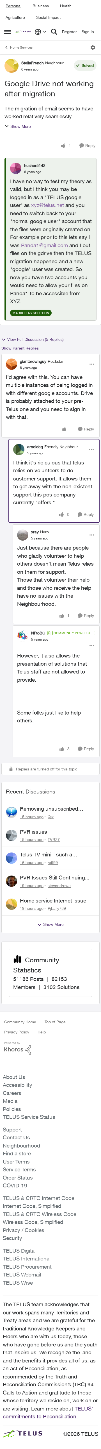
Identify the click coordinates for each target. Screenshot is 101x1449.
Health (66, 5)
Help (42, 1032)
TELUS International (26, 1258)
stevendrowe (59, 885)
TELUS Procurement (27, 1267)
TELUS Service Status (29, 1117)
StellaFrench (32, 62)
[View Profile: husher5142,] (15, 168)
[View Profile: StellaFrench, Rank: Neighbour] (11, 66)
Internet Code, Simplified (32, 1206)
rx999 (53, 862)
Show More (20, 126)
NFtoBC (38, 633)
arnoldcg (35, 446)
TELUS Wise (18, 1283)
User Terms (16, 1161)
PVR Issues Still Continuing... (54, 877)
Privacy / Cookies (23, 1230)
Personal (13, 5)
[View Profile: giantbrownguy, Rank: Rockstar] (11, 364)
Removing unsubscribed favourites (49, 809)
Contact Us (16, 1137)
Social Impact (48, 17)
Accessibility (17, 1085)
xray (35, 531)
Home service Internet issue (53, 900)
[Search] (54, 31)
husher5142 (34, 165)
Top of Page (55, 1021)
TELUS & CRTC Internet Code (38, 1198)
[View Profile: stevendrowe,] (11, 881)
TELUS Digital (19, 1251)
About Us (14, 1077)
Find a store (17, 1153)
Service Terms (19, 1169)
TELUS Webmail (22, 1274)
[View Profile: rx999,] (11, 858)
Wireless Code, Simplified (33, 1222)
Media (10, 1101)
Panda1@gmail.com (44, 245)
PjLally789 (57, 908)
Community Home (20, 1021)
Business (41, 5)
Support (12, 1129)
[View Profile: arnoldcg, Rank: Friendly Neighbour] (18, 449)
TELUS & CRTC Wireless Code (39, 1214)
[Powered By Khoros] (50, 1048)
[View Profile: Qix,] (11, 812)
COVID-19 (15, 1185)
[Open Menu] (93, 47)
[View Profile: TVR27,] (11, 835)
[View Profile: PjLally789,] (11, 904)
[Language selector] (40, 31)
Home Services (21, 47)
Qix (51, 816)
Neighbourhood (21, 1145)
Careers (12, 1093)
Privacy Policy (16, 1032)
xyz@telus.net (47, 205)
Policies (12, 1109)
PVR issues (33, 832)
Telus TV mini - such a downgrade (46, 854)
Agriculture (15, 17)
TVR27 (54, 839)
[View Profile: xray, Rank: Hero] (22, 535)
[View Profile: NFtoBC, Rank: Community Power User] (22, 636)
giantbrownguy (33, 361)
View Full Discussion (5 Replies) (35, 339)
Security (12, 1238)
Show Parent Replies (20, 348)
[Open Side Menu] (7, 32)
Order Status (18, 1177)
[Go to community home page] (23, 31)
